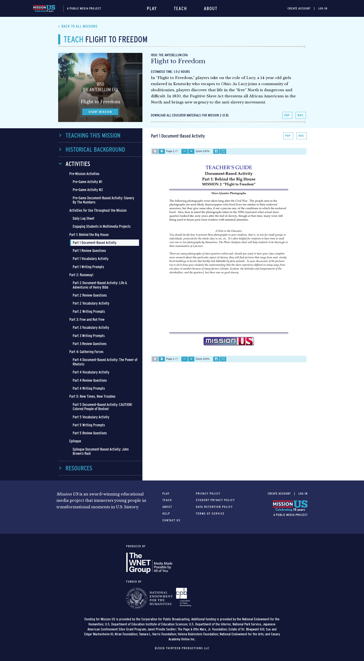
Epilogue (75, 441)
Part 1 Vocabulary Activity (90, 258)
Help (166, 513)
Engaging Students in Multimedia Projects (102, 226)
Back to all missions (80, 26)
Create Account (299, 8)
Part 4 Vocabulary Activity (91, 372)
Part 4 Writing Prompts (89, 388)
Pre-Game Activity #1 (87, 181)
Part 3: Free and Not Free (86, 319)
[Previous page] (155, 151)
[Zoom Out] (184, 151)
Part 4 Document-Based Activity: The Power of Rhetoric (105, 361)
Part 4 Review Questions (90, 380)
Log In (322, 8)
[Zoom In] (191, 151)
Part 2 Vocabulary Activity (91, 303)
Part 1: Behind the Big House (89, 234)
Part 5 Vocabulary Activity (91, 417)
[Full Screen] (223, 151)
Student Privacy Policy (215, 500)
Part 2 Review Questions (90, 295)
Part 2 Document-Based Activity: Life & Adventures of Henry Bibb (100, 285)
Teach (180, 8)
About (210, 8)
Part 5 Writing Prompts (89, 425)
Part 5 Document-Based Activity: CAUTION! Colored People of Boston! (102, 406)
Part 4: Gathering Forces (86, 351)
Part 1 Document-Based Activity (94, 242)
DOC (301, 115)
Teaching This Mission (93, 135)
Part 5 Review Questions (90, 433)
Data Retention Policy (214, 507)
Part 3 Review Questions (90, 343)
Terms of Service (210, 513)
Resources (79, 468)
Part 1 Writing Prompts (88, 267)
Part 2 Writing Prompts (89, 311)
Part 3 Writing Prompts (89, 335)
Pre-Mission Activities (84, 173)
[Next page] (162, 151)
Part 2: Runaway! (81, 275)
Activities (78, 163)
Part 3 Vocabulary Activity (91, 327)
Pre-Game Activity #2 (88, 189)
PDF (287, 115)
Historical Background (95, 149)
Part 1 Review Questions (89, 250)
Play (152, 8)
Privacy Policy (208, 493)
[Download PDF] (216, 151)
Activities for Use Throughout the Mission (98, 210)
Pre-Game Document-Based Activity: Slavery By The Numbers (103, 200)
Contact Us (171, 520)
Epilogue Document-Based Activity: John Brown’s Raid (101, 451)
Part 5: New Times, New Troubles (92, 396)
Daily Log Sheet (83, 218)
